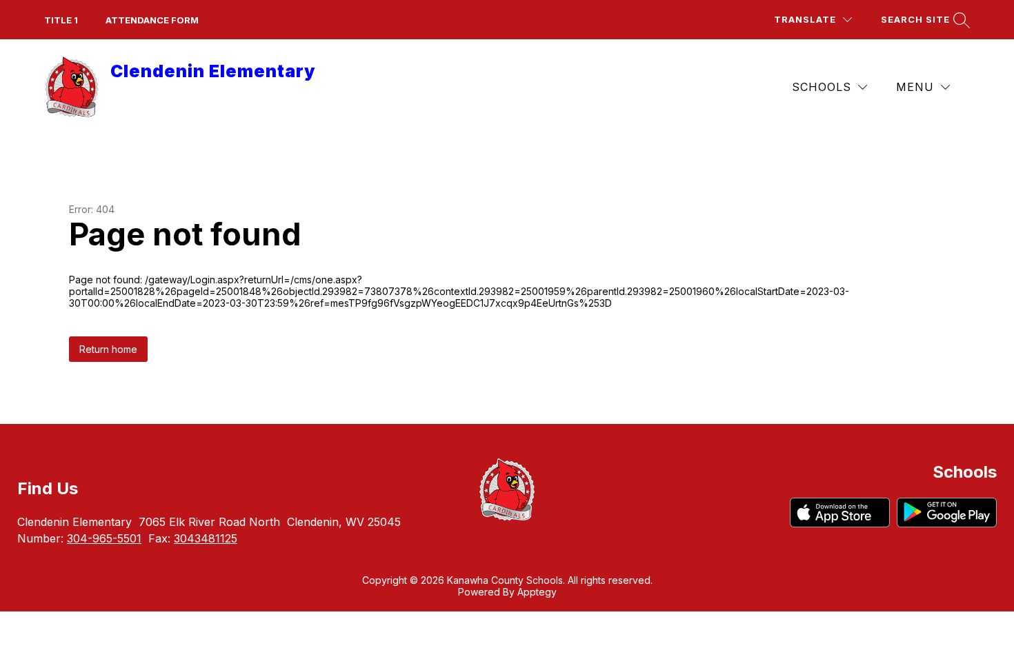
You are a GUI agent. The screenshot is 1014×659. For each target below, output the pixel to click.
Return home (108, 349)
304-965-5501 (104, 538)
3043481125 (205, 538)
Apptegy (537, 592)
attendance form (152, 20)
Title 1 (61, 20)
